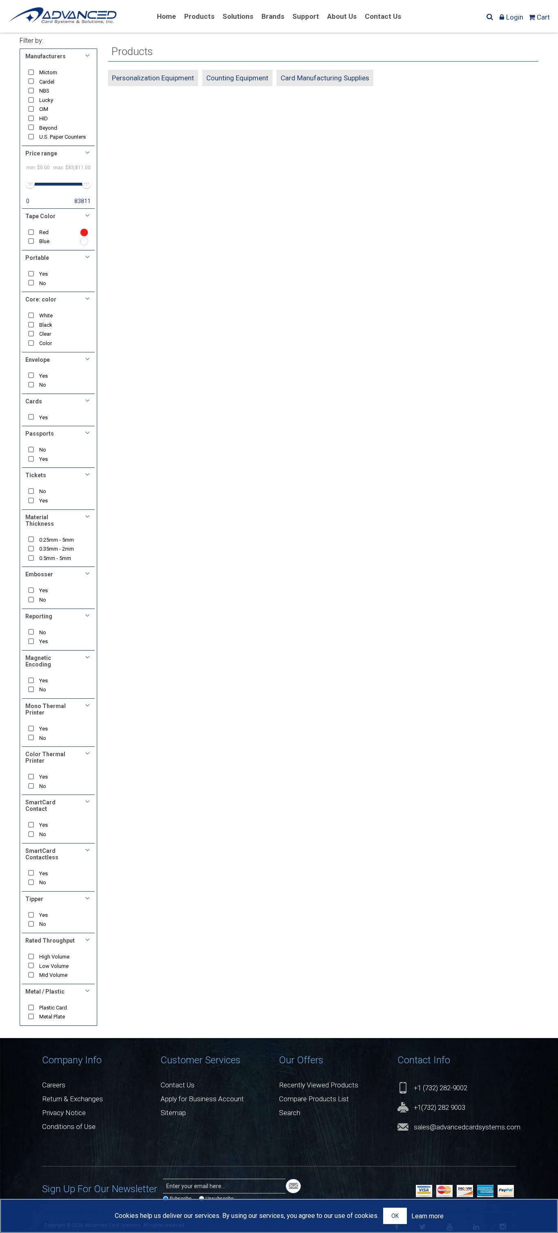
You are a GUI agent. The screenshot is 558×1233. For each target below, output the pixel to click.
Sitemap (173, 1113)
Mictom (48, 72)
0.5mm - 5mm (55, 558)
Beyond (48, 128)
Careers (53, 1085)
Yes (43, 274)
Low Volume (54, 966)
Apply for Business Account (202, 1099)
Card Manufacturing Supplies (325, 78)
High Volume (54, 957)
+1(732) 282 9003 (439, 1107)
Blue (44, 241)
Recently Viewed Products (318, 1085)
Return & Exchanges (72, 1099)
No (42, 283)
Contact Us (177, 1085)
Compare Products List (314, 1099)
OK (395, 1216)
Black (45, 325)
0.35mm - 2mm (56, 549)
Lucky (46, 100)
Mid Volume (53, 975)
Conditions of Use (69, 1126)
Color (45, 343)
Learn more (427, 1216)
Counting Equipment (237, 78)
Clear (45, 334)
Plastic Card (53, 1008)
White (46, 315)
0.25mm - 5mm (56, 540)
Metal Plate (52, 1017)
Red (44, 232)
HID (43, 118)
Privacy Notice (64, 1113)
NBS (44, 91)
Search (289, 1113)
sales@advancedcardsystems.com (467, 1127)
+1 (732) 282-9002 (440, 1088)
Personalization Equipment (153, 78)
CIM (43, 109)
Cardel (46, 82)
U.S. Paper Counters (62, 137)
